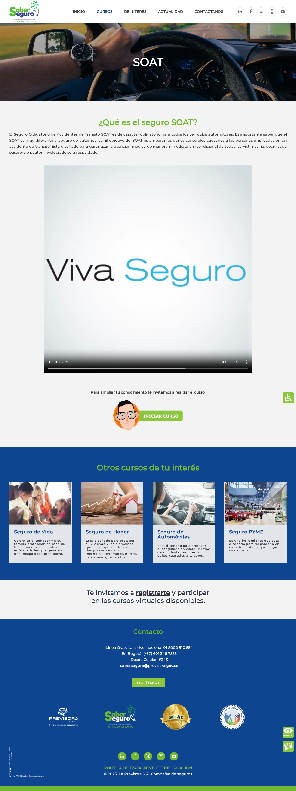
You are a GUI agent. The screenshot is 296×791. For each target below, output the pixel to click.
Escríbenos (148, 682)
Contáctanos (209, 11)
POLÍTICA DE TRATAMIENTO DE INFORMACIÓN (148, 768)
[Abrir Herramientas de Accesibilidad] (288, 397)
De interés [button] (135, 11)
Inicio (79, 11)
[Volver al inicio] (24, 11)
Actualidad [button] (170, 11)
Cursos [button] (105, 11)
